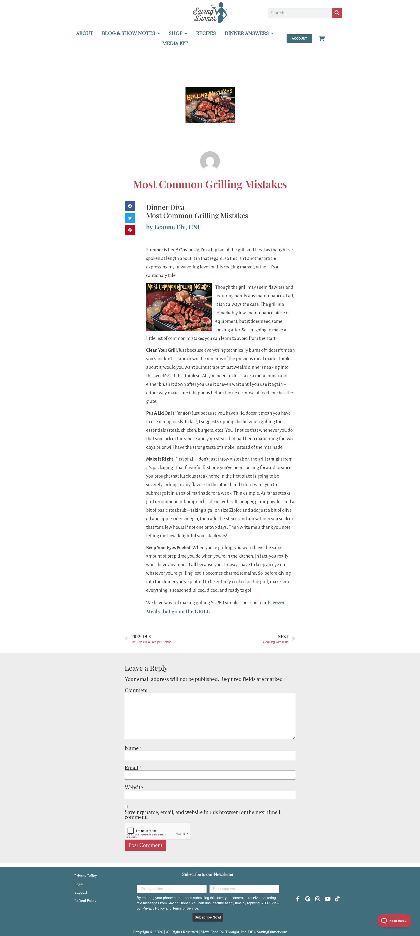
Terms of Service (185, 908)
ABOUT (84, 33)
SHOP (175, 33)
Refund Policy (85, 900)
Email (133, 767)
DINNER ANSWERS (247, 33)
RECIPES (206, 33)
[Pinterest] (307, 898)
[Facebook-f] (298, 898)
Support (80, 892)
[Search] (337, 13)
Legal (78, 884)
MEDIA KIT (175, 43)
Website (134, 787)
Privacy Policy (85, 875)
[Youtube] (327, 898)
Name (133, 748)
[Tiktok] (337, 898)
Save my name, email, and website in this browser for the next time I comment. (202, 814)
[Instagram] (317, 898)
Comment (138, 690)
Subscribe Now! (208, 917)
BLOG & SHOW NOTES (128, 33)
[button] (130, 206)
